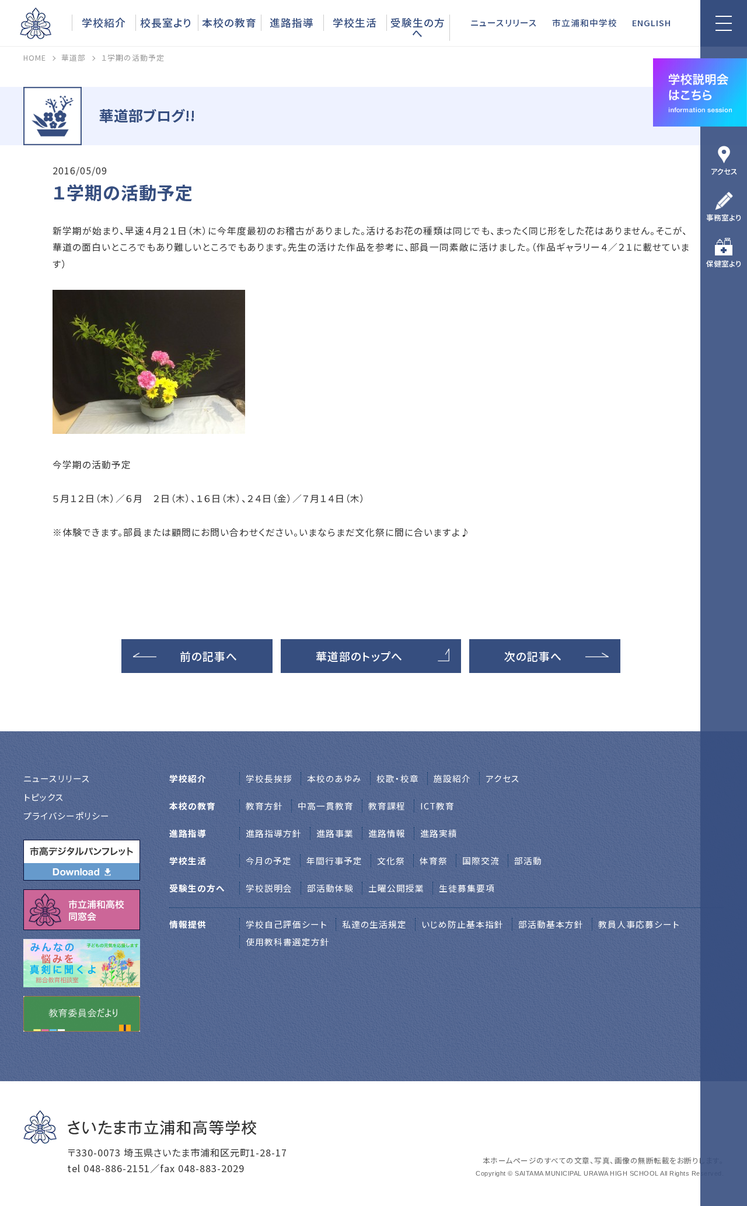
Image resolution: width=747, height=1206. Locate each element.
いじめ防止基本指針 (462, 924)
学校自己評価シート (286, 924)
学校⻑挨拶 (269, 778)
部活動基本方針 (551, 924)
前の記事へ (209, 656)
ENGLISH (651, 22)
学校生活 (355, 22)
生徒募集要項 (467, 888)
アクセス (724, 171)
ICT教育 (437, 806)
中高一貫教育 (326, 806)
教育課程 (387, 806)
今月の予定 (269, 860)
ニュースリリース (503, 22)
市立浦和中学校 (584, 22)
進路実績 (439, 833)
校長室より (166, 22)
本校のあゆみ (334, 778)
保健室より (724, 263)
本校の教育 (229, 22)
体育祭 (434, 860)
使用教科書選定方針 (288, 941)
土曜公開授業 (396, 888)
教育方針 (264, 806)
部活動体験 (330, 888)
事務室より (724, 217)
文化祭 (391, 860)
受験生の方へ (417, 27)
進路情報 (387, 833)
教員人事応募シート (639, 924)
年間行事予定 (334, 860)
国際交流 (481, 860)
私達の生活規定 (374, 924)
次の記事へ (533, 656)
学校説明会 (269, 888)
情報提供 (188, 924)
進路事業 (335, 833)
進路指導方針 (274, 833)
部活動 (528, 860)
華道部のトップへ (359, 656)
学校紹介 (104, 22)
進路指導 (292, 22)
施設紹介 (452, 778)
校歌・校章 (397, 778)
